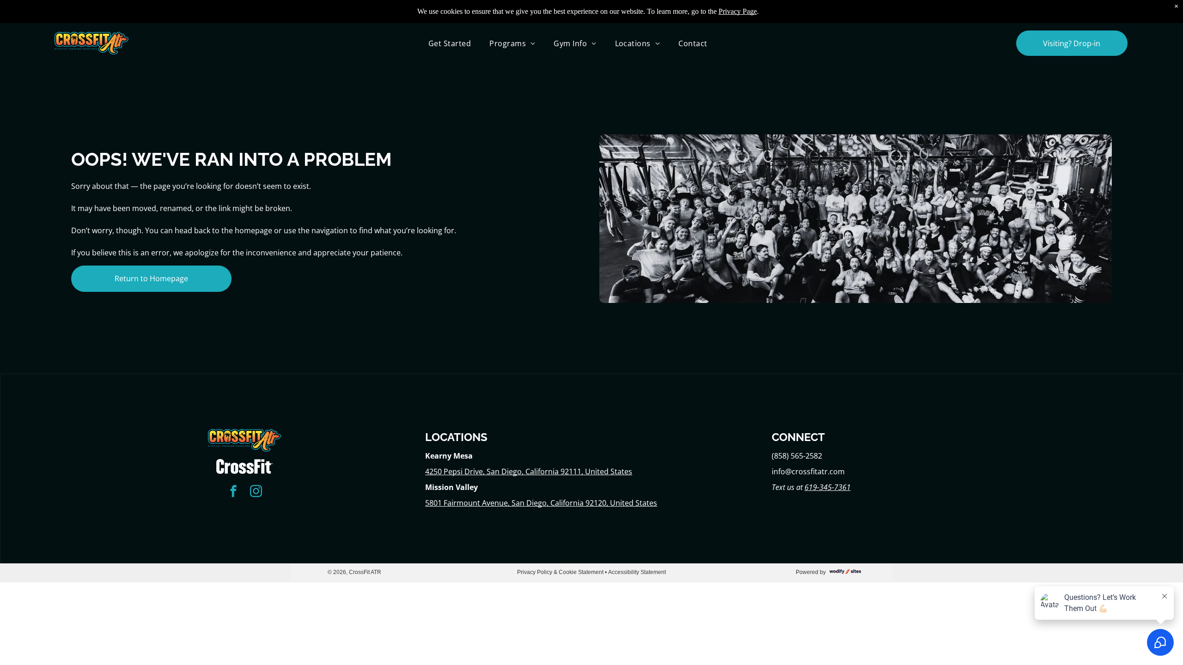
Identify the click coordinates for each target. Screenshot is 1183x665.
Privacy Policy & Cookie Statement (560, 572)
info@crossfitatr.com (808, 471)
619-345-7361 (828, 487)
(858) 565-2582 (797, 456)
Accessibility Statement (637, 572)
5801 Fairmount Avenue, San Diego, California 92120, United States (541, 503)
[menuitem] (449, 43)
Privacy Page (738, 11)
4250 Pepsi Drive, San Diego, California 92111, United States (528, 471)
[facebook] (233, 492)
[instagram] (256, 492)
